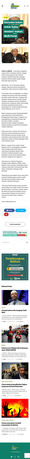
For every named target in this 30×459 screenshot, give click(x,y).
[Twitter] (15, 456)
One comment (17, 395)
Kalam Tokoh (5, 420)
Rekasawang (17, 451)
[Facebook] (11, 456)
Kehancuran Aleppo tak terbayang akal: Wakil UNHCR (15, 349)
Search (27, 242)
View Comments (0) (15, 224)
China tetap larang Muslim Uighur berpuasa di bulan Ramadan (14, 385)
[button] (2, 6)
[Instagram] (18, 456)
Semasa (6, 17)
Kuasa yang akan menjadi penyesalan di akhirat (11, 424)
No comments (20, 321)
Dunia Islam (5, 381)
